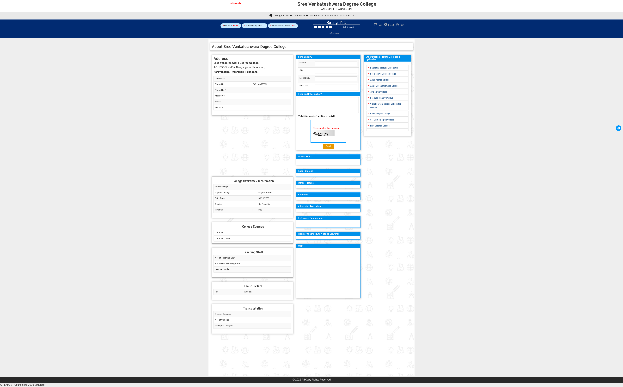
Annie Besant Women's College (384, 85)
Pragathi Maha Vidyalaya (381, 97)
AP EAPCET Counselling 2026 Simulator (22, 384)
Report (391, 25)
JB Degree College (378, 91)
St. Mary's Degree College (382, 119)
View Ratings (317, 15)
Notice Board (347, 15)
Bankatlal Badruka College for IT (385, 67)
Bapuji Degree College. (380, 113)
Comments (299, 15)
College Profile (281, 15)
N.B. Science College (380, 125)
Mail (380, 25)
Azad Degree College (379, 79)
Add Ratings (331, 15)
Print (402, 25)
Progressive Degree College (383, 73)
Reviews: (337, 33)
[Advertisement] (252, 146)
